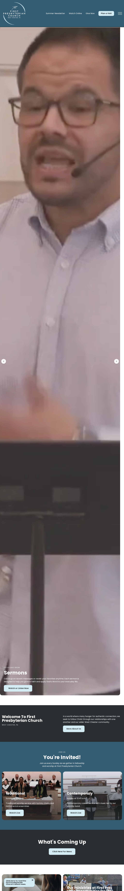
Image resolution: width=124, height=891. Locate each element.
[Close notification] (32, 880)
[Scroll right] (116, 361)
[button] (120, 13)
